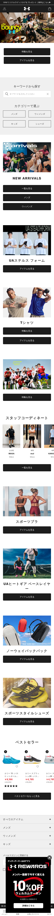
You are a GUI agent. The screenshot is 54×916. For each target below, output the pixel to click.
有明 (32, 450)
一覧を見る (27, 188)
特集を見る (27, 51)
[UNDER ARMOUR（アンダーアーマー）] (27, 9)
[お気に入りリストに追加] (17, 766)
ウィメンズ (27, 206)
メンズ (27, 197)
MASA (11, 453)
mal (32, 453)
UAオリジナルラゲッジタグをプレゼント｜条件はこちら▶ (27, 2)
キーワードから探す (27, 86)
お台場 (11, 450)
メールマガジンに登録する (15, 855)
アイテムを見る (27, 60)
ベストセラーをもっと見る (27, 796)
